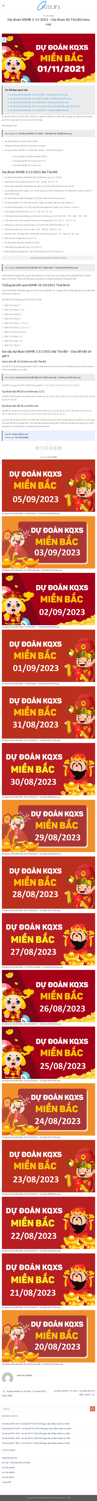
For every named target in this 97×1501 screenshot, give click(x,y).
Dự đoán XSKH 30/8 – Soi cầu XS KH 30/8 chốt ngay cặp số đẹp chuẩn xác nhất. (36, 1438)
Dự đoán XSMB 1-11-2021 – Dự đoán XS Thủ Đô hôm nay (45, 133)
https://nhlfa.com (20, 434)
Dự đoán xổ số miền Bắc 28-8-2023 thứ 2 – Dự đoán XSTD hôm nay (31, 910)
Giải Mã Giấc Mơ (9, 1458)
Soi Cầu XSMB (48, 16)
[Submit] (92, 1408)
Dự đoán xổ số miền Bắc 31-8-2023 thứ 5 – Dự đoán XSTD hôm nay (31, 740)
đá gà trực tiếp (64, 1498)
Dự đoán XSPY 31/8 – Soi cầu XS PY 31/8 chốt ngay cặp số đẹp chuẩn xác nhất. (36, 1423)
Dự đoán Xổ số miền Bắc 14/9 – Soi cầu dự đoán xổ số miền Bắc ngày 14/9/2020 (44, 106)
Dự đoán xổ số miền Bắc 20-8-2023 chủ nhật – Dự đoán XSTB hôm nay (32, 1364)
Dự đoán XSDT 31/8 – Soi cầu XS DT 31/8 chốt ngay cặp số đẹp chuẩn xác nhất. (36, 1433)
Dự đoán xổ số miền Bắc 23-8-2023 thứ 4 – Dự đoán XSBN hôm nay (31, 1194)
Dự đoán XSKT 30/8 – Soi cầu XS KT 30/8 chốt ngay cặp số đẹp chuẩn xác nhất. (36, 1443)
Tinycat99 (6, 1482)
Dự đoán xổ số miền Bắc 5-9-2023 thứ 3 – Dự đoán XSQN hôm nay (31, 513)
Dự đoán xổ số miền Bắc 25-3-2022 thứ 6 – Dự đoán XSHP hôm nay (47, 267)
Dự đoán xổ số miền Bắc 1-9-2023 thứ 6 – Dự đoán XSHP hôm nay (30, 683)
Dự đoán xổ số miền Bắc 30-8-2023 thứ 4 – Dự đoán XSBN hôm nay (31, 797)
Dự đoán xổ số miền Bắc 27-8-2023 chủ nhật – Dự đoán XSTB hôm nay (32, 967)
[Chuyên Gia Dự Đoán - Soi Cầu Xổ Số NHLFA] (48, 5)
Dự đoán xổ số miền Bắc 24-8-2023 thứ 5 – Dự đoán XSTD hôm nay (31, 1137)
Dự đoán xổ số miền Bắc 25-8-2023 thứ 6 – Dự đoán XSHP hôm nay (39, 102)
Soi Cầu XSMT (8, 1477)
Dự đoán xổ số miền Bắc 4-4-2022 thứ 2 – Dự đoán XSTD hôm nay (38, 94)
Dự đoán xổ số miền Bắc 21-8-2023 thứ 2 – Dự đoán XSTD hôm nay (31, 1307)
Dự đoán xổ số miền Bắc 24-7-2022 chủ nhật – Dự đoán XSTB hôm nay (40, 98)
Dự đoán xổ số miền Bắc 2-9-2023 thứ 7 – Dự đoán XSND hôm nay (30, 627)
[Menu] (3, 6)
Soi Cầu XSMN (8, 1472)
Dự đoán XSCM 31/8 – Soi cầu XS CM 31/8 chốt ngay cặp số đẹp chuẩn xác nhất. (36, 1428)
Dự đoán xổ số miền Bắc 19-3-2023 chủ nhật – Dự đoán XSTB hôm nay (48, 377)
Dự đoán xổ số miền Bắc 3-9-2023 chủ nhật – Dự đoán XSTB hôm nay (32, 570)
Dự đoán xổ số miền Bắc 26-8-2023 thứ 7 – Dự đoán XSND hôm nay (31, 1024)
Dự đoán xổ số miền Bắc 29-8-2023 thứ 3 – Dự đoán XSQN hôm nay (31, 853)
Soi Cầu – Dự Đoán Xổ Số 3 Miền (16, 1462)
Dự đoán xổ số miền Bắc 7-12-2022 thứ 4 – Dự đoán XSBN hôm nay (39, 110)
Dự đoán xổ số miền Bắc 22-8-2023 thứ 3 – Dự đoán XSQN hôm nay (31, 1250)
